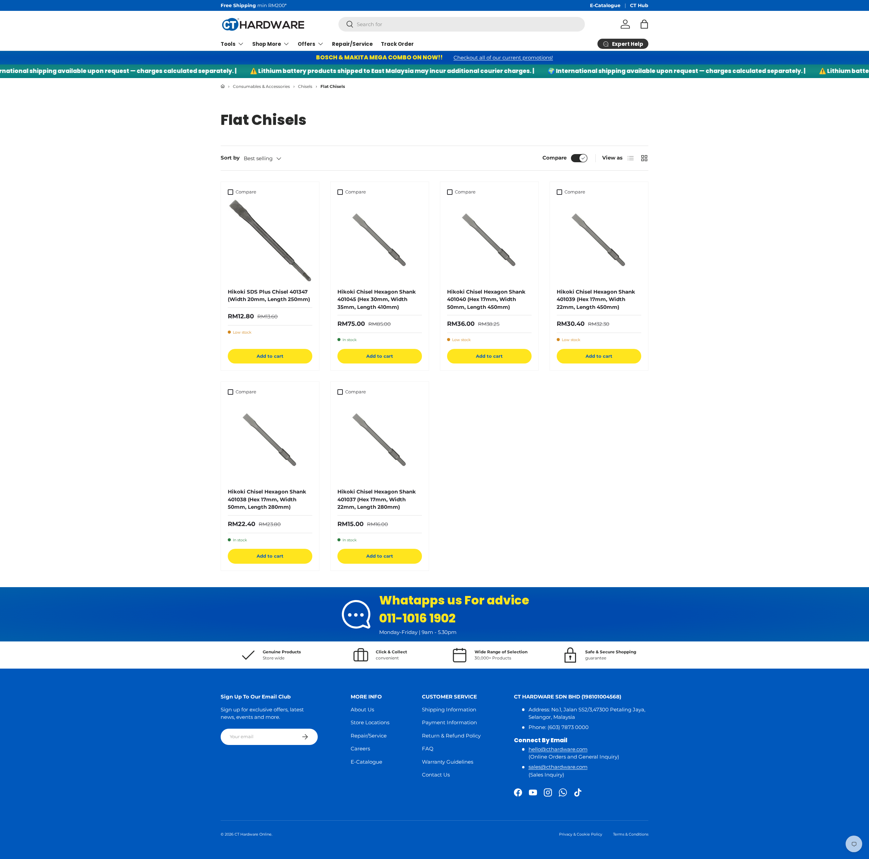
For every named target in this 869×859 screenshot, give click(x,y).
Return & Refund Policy (451, 735)
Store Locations (370, 722)
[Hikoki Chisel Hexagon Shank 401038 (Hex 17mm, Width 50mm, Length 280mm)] (270, 440)
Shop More (266, 44)
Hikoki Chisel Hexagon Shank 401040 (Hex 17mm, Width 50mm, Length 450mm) (486, 299)
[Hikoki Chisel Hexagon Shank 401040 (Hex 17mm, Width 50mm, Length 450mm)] (489, 240)
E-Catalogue (605, 5)
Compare (554, 157)
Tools (228, 44)
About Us (362, 709)
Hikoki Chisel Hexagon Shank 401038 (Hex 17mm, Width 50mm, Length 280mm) (267, 499)
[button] (644, 24)
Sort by (230, 157)
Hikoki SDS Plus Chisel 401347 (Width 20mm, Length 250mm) (269, 295)
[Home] (223, 86)
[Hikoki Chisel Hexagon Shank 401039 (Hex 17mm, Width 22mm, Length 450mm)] (599, 240)
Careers (360, 748)
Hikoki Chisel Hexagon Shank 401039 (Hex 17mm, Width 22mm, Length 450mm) (596, 299)
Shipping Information (449, 709)
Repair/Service (352, 44)
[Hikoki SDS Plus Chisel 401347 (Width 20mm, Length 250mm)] (270, 240)
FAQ (427, 748)
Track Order (397, 44)
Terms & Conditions (630, 834)
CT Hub (639, 5)
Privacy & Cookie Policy (580, 834)
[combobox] (461, 24)
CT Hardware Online (253, 834)
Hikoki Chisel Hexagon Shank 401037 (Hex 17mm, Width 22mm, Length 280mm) (376, 499)
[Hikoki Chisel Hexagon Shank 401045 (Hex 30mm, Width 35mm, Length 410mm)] (379, 240)
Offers (306, 44)
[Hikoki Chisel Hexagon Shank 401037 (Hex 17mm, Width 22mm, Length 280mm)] (379, 440)
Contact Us (436, 774)
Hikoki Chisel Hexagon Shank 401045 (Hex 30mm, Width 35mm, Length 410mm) (376, 299)
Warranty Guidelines (447, 762)
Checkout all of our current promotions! (503, 57)
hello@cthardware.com (558, 749)
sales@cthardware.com (558, 767)
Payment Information (449, 722)
